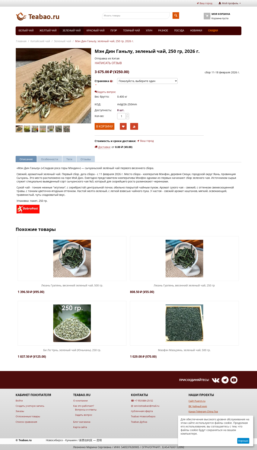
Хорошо (243, 440)
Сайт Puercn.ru (197, 401)
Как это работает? (83, 406)
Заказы (20, 411)
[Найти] (176, 15)
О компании (80, 400)
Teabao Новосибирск (143, 416)
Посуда (179, 30)
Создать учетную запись (30, 406)
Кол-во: (99, 116)
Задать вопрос (83, 415)
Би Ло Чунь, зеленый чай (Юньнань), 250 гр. (72, 350)
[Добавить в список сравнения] (134, 126)
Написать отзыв (108, 63)
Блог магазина (81, 421)
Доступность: (103, 110)
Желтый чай (48, 30)
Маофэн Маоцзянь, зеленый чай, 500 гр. (184, 350)
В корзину (104, 126)
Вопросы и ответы (86, 409)
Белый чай (26, 30)
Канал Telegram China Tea (203, 411)
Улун (149, 30)
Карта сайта (80, 427)
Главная (21, 41)
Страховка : (104, 81)
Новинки (196, 30)
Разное (163, 30)
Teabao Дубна (139, 421)
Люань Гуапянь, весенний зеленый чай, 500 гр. (72, 285)
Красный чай (95, 30)
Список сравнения (26, 421)
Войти (19, 400)
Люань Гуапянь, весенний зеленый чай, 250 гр (184, 285)
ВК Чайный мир (198, 406)
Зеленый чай (71, 30)
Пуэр (113, 30)
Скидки (213, 30)
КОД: (98, 104)
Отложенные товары (28, 416)
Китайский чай (40, 41)
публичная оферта (142, 411)
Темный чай (131, 30)
